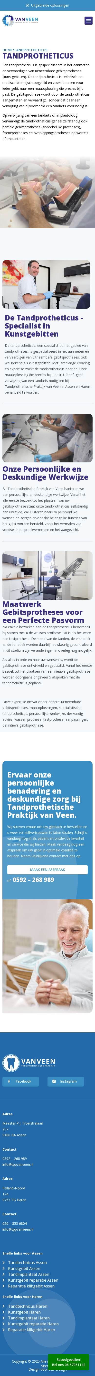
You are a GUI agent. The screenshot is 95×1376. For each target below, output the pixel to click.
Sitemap (47, 1366)
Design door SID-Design (47, 1369)
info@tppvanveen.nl (17, 1164)
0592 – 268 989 (33, 880)
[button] (89, 21)
